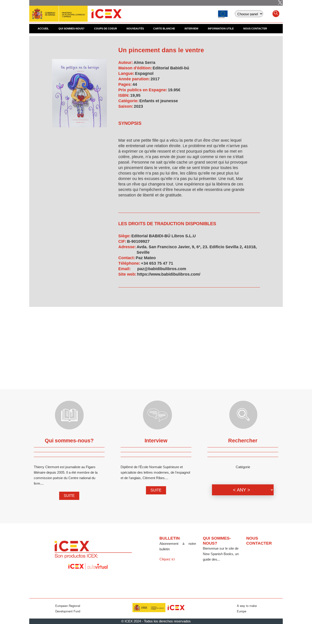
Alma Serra (144, 62)
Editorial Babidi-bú (171, 68)
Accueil (43, 28)
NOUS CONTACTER (255, 28)
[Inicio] (75, 11)
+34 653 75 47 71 (157, 263)
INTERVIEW (191, 28)
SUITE (69, 496)
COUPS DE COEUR (105, 28)
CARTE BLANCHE (164, 28)
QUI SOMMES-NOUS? (71, 28)
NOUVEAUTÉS (135, 28)
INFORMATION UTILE (221, 28)
